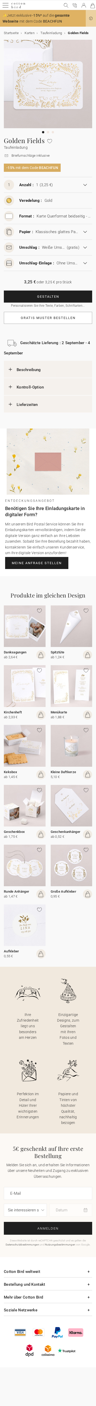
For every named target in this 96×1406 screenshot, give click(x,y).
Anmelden (48, 1228)
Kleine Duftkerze (63, 772)
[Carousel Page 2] (48, 132)
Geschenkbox (14, 832)
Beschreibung (29, 369)
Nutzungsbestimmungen (60, 1244)
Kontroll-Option (30, 387)
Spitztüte (58, 652)
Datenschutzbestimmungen (22, 1244)
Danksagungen (15, 652)
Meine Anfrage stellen (37, 563)
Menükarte (59, 712)
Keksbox (10, 772)
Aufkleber (11, 951)
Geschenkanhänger (66, 832)
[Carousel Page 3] (53, 132)
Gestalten (48, 296)
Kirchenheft (13, 712)
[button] (91, 18)
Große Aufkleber (64, 891)
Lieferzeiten (27, 404)
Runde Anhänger (16, 891)
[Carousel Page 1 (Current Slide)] (43, 132)
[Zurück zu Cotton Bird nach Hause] (18, 7)
